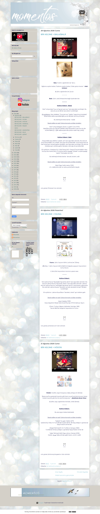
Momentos (16, 237)
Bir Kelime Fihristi (16, 48)
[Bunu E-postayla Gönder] (60, 199)
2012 (15, 180)
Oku (70, 511)
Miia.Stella (16, 234)
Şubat (16, 148)
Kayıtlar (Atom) (67, 481)
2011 (15, 182)
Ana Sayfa (58, 472)
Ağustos (17, 115)
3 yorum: (54, 199)
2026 (15, 113)
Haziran (17, 139)
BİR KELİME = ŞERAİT (21, 134)
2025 (15, 152)
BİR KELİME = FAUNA (51, 214)
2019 (15, 165)
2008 (15, 189)
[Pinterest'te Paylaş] (66, 199)
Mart (16, 145)
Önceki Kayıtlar (82, 472)
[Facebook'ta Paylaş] (64, 199)
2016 (15, 172)
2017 (15, 169)
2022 (15, 159)
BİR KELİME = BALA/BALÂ (53, 34)
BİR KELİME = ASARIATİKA (22, 130)
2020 (15, 163)
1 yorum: (53, 335)
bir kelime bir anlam (54, 202)
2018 (15, 167)
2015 (15, 174)
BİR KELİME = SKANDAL (21, 123)
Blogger (41, 502)
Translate (24, 227)
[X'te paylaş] (63, 199)
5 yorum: (53, 463)
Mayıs (16, 141)
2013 (15, 178)
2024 (15, 155)
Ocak (16, 150)
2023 (15, 157)
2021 (15, 161)
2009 (15, 187)
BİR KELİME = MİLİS (20, 132)
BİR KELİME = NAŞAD (21, 126)
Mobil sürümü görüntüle (64, 475)
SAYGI (16, 128)
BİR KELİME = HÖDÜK (51, 347)
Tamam (74, 511)
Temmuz (17, 137)
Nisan (16, 143)
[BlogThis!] (61, 199)
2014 (15, 176)
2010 (15, 184)
